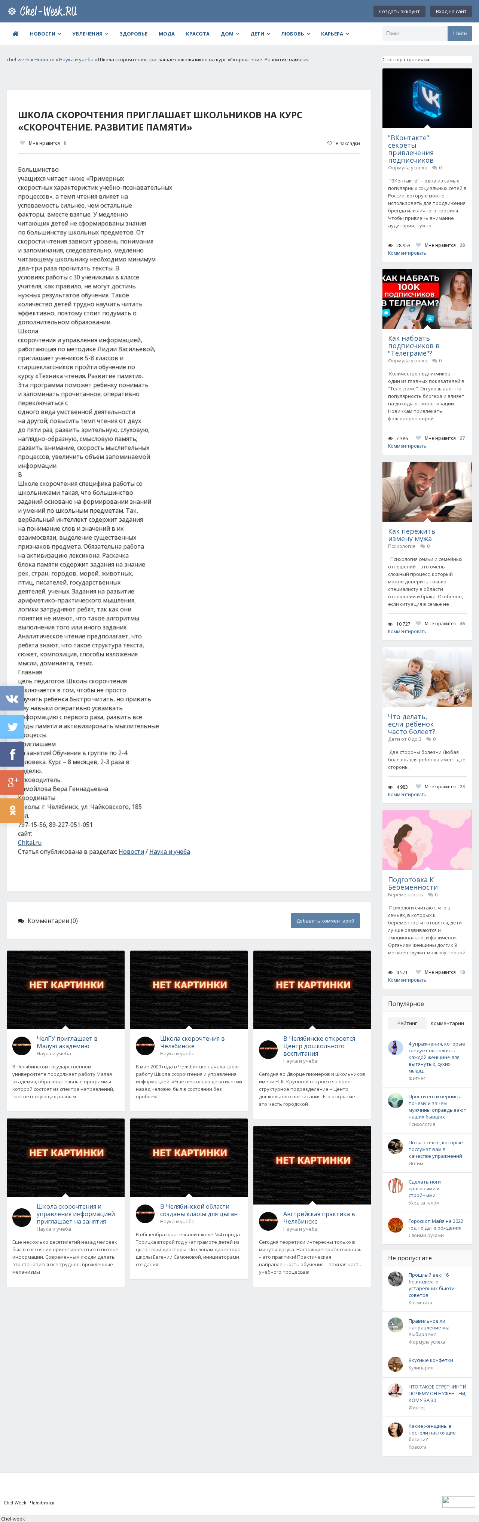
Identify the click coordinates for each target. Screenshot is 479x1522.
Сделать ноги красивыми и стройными (425, 1188)
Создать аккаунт (399, 11)
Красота (198, 33)
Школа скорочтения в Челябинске (192, 1042)
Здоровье (133, 33)
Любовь (292, 33)
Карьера (332, 33)
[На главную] (44, 11)
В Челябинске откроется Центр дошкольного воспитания (319, 1046)
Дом (227, 33)
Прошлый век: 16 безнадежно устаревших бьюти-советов (432, 1284)
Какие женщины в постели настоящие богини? (432, 1433)
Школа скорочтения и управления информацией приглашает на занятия (76, 1214)
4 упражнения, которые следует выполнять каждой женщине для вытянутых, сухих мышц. (437, 1057)
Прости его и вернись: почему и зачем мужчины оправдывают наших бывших (437, 1106)
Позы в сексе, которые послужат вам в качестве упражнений (436, 1149)
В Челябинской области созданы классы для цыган (199, 1210)
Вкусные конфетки (431, 1360)
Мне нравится (47, 143)
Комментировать (407, 253)
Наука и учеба (169, 851)
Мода (167, 33)
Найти (460, 33)
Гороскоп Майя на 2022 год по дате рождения (436, 1224)
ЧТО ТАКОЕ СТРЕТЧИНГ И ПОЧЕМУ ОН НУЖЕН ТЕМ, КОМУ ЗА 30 (437, 1393)
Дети (257, 33)
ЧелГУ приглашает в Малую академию (67, 1042)
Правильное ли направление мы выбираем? (429, 1327)
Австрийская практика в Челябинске (319, 1217)
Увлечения (87, 33)
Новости (42, 33)
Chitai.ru (30, 842)
